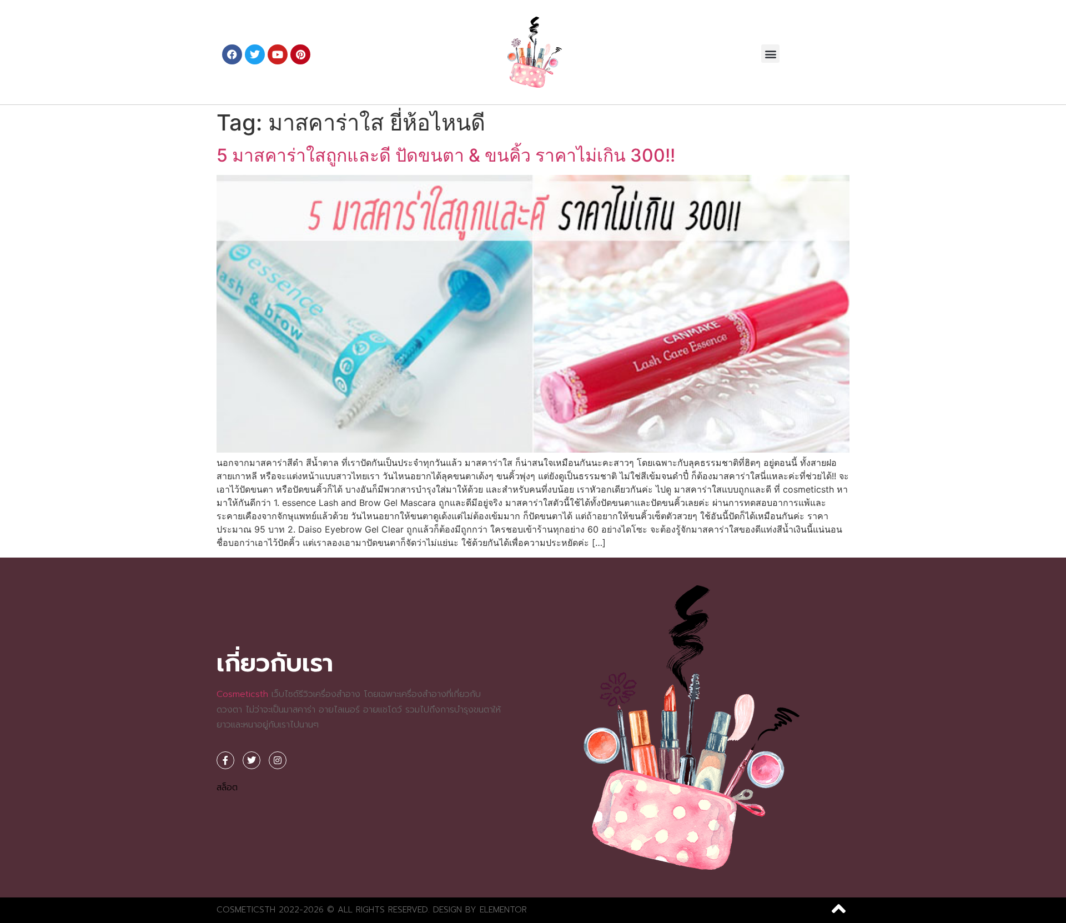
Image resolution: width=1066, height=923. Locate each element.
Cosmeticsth (242, 694)
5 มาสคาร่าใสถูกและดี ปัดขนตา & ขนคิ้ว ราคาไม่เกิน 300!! (446, 155)
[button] (770, 53)
